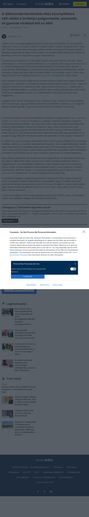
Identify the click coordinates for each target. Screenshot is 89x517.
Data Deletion (31, 285)
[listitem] (43, 264)
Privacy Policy (58, 285)
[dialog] (44, 258)
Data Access (44, 285)
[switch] (73, 269)
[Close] (84, 232)
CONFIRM (28, 276)
